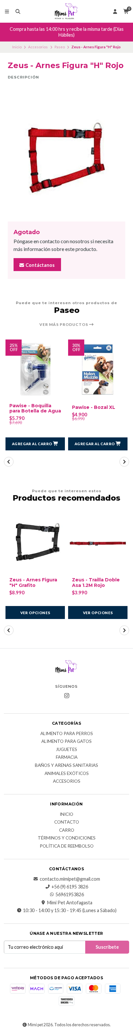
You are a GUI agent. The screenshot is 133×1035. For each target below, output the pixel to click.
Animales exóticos (67, 773)
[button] (35, 443)
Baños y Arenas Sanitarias (66, 765)
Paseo (60, 47)
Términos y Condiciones (67, 838)
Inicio (17, 47)
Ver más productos (64, 325)
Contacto (66, 822)
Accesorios (38, 47)
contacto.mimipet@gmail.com (70, 879)
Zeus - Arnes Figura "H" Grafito (33, 582)
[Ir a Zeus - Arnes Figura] (35, 543)
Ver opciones (35, 613)
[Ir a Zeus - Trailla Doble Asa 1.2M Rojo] (98, 543)
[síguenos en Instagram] (66, 696)
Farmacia (66, 757)
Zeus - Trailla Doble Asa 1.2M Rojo (96, 582)
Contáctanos (40, 265)
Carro (66, 830)
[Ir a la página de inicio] (66, 11)
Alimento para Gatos (66, 741)
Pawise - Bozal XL (93, 407)
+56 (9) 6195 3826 (69, 887)
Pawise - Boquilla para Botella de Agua (35, 408)
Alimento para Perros (66, 734)
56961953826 (70, 894)
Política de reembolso (67, 846)
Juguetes (66, 749)
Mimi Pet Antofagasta (69, 902)
